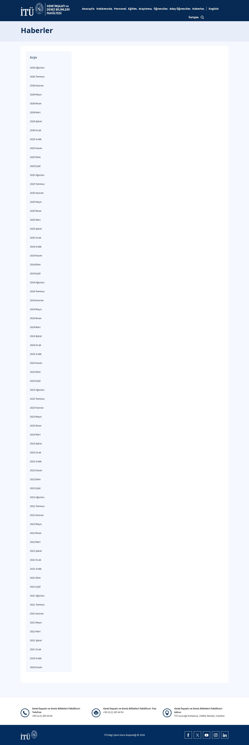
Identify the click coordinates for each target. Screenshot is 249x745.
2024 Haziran (37, 300)
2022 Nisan (35, 533)
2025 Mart (35, 219)
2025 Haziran (37, 193)
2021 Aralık (36, 568)
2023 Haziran (37, 407)
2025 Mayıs (36, 201)
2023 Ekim (35, 372)
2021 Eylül (35, 586)
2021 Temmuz (37, 604)
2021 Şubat (36, 640)
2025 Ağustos (37, 175)
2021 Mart (35, 631)
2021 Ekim (35, 577)
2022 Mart (35, 542)
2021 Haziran (37, 613)
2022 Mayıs (36, 524)
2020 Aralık (36, 658)
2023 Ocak (35, 452)
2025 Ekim (35, 157)
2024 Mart (35, 327)
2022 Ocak (35, 559)
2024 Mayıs (36, 309)
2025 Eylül (35, 166)
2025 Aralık (36, 139)
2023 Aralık (36, 354)
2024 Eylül (35, 273)
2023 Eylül (35, 380)
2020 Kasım (36, 667)
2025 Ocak (35, 237)
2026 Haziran (37, 85)
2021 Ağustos (37, 595)
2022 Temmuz (37, 506)
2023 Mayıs (36, 416)
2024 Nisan (35, 318)
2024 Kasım (36, 255)
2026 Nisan (35, 103)
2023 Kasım (36, 363)
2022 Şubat (36, 550)
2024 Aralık (36, 246)
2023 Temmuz (37, 398)
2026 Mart (35, 112)
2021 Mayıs (36, 622)
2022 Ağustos (37, 497)
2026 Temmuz (37, 76)
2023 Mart (35, 434)
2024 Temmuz (37, 291)
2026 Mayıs (36, 94)
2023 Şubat (36, 443)
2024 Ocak (35, 345)
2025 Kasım (36, 148)
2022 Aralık (36, 461)
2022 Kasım (36, 470)
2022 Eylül (35, 488)
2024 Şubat (36, 336)
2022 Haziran (37, 515)
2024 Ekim (35, 264)
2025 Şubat (36, 228)
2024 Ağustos (37, 282)
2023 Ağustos (37, 389)
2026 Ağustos (37, 67)
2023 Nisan (35, 425)
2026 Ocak (35, 130)
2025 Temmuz (37, 184)
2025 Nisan (35, 210)
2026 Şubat (36, 121)
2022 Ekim (35, 479)
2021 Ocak (35, 649)
